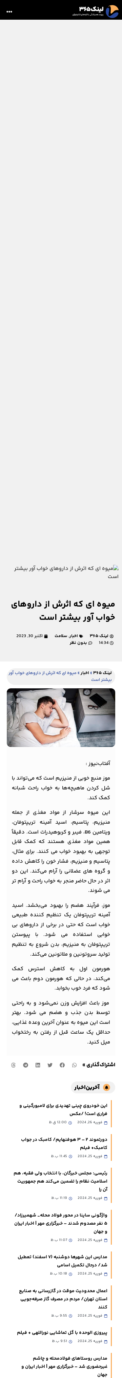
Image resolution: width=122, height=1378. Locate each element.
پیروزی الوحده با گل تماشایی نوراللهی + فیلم (62, 1333)
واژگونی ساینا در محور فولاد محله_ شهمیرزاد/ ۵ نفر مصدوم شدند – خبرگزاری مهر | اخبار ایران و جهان (60, 1224)
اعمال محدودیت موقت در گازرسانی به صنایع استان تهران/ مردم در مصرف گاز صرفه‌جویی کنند (63, 1299)
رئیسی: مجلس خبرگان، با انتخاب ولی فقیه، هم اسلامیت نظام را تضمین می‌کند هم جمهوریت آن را (60, 1181)
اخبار (73, 636)
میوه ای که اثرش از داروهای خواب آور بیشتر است (63, 611)
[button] (9, 11)
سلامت (61, 636)
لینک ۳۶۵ (102, 673)
